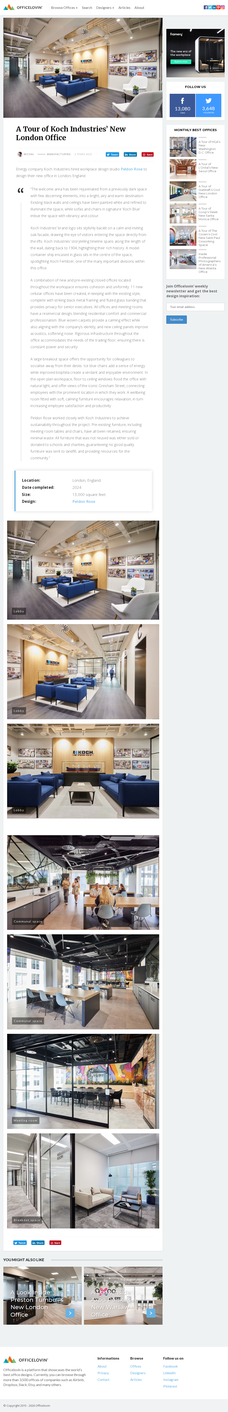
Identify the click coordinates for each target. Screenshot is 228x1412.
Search (87, 7)
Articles (124, 7)
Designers (138, 1373)
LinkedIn (169, 1373)
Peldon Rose (131, 169)
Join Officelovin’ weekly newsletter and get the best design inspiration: (191, 291)
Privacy (103, 1373)
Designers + (105, 7)
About (139, 7)
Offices (135, 1366)
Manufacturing (59, 154)
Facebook (170, 1366)
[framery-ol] (195, 53)
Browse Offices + (64, 7)
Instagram (170, 1380)
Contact (104, 1380)
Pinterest (170, 1386)
